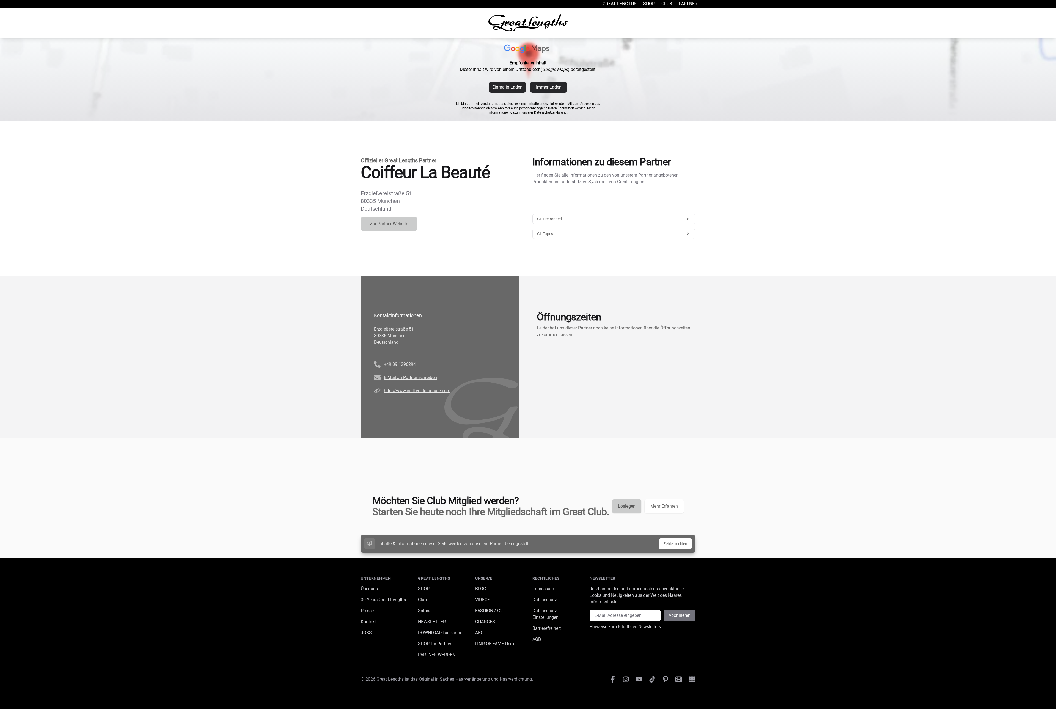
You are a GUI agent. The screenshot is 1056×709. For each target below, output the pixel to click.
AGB (536, 639)
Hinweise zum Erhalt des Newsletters (625, 626)
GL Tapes (545, 234)
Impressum (543, 588)
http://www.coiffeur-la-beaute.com (417, 390)
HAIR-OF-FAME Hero (494, 643)
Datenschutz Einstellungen (545, 614)
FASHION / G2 (489, 610)
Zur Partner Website (389, 223)
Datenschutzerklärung (550, 112)
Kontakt (368, 621)
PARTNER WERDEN (436, 654)
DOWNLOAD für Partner (441, 632)
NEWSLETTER (432, 621)
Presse (367, 610)
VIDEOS (482, 599)
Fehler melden (675, 544)
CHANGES (485, 621)
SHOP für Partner (434, 643)
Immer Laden (549, 87)
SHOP (424, 588)
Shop (649, 3)
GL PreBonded (549, 219)
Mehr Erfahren (664, 506)
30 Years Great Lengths (383, 599)
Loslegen (627, 506)
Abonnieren (680, 615)
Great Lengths (620, 3)
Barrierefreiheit (546, 628)
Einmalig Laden (507, 87)
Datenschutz (544, 599)
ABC (479, 632)
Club (666, 3)
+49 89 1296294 (400, 364)
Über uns (369, 588)
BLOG (480, 588)
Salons (424, 610)
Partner (688, 3)
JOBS (366, 632)
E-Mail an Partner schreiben (410, 377)
